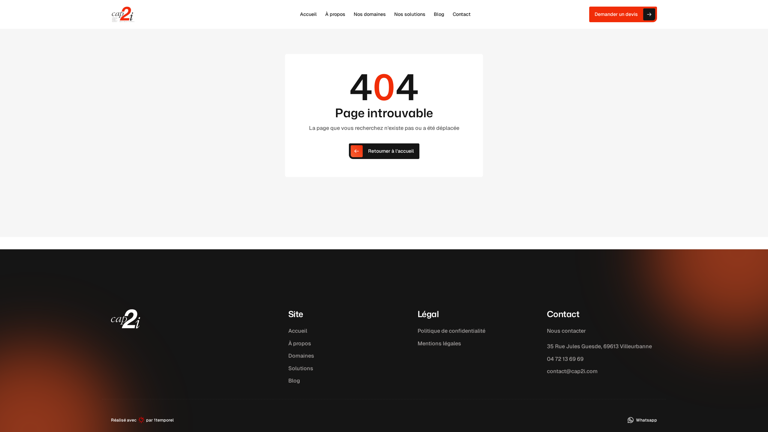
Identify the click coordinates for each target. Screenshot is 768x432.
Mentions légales (439, 343)
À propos (299, 343)
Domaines (301, 355)
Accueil (297, 330)
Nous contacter (566, 330)
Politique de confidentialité (451, 330)
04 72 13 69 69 (565, 358)
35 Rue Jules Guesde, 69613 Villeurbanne (599, 346)
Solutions (300, 368)
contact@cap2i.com (572, 371)
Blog (294, 380)
